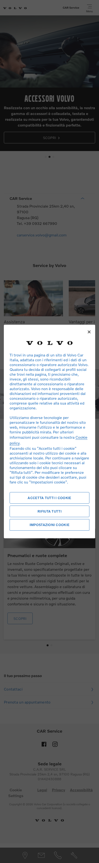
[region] (49, 431)
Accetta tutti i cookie (49, 498)
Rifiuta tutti (49, 511)
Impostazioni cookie (49, 525)
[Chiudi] (89, 332)
